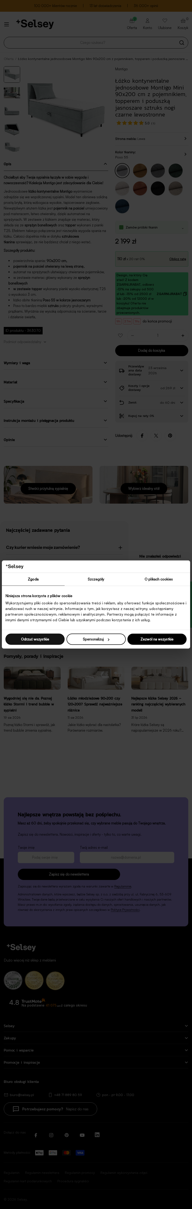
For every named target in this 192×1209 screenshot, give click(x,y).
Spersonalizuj (93, 639)
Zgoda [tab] (33, 579)
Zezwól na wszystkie (157, 639)
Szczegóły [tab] (96, 579)
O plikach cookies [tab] (159, 579)
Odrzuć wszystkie (35, 639)
